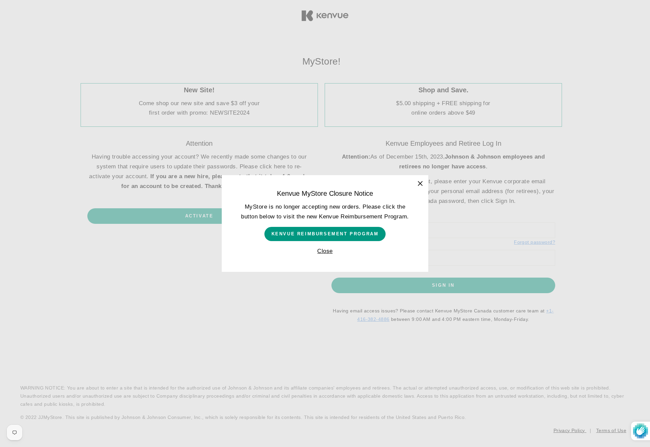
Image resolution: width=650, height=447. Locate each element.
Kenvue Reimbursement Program (325, 233)
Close (324, 251)
